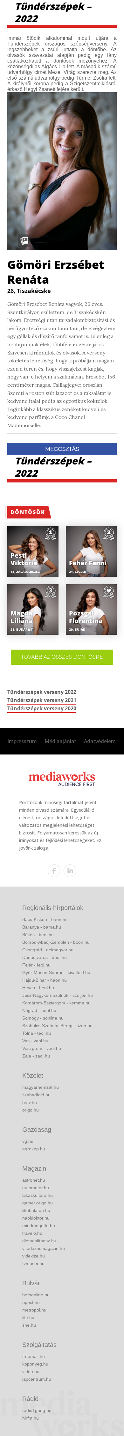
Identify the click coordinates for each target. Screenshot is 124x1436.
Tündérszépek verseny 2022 (41, 691)
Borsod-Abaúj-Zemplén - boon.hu (56, 942)
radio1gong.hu (37, 1410)
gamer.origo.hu (37, 1202)
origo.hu (30, 1109)
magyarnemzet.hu (40, 1087)
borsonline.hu (36, 1294)
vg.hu (27, 1141)
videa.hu (30, 1371)
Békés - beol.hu (38, 934)
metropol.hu (34, 1309)
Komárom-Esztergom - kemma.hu (56, 1002)
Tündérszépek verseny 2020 (41, 708)
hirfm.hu (30, 1418)
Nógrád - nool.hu (39, 1010)
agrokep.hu (33, 1148)
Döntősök (27, 512)
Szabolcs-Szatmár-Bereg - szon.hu (57, 1025)
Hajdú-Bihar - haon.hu (44, 980)
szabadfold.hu (36, 1094)
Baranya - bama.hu (41, 927)
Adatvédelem (100, 741)
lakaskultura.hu (37, 1195)
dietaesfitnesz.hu (39, 1240)
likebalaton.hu (36, 1210)
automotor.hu (35, 1187)
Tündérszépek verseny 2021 (41, 700)
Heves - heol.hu (38, 987)
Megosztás (62, 449)
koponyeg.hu (35, 1363)
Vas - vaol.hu (35, 1040)
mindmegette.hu (38, 1225)
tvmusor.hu (33, 1263)
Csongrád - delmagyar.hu (47, 949)
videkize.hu (33, 1255)
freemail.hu (33, 1356)
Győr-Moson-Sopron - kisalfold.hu (56, 972)
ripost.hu (31, 1302)
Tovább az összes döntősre (62, 657)
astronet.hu (33, 1180)
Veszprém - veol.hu (41, 1048)
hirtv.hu (29, 1102)
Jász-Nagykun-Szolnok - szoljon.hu (57, 995)
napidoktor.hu (36, 1218)
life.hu (28, 1317)
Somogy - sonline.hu (43, 1018)
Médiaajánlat (60, 741)
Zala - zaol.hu (36, 1055)
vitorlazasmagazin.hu (43, 1248)
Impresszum (22, 741)
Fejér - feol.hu (36, 964)
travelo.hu (32, 1233)
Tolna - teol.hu (36, 1033)
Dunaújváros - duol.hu (44, 957)
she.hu (29, 1325)
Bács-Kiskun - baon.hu (45, 919)
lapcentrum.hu (36, 1379)
